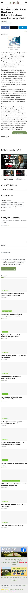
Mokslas (22, 561)
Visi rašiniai (15, 562)
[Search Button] (26, 2)
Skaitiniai (3, 562)
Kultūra (21, 559)
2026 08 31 (4, 297)
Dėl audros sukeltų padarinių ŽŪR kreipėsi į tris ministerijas (13, 356)
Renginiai (12, 589)
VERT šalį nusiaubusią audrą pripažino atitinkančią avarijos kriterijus (12, 422)
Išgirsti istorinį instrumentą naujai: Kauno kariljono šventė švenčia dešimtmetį (12, 443)
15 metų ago (9, 200)
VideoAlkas (9, 562)
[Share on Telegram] (23, 27)
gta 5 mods (17, 579)
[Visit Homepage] (14, 2)
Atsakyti (4, 210)
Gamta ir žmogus (7, 311)
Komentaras (5, 225)
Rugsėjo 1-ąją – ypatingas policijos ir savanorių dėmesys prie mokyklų (11, 315)
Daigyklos (11, 579)
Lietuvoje (5, 290)
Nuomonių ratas (15, 559)
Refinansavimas (17, 577)
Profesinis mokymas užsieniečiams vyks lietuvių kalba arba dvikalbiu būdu (12, 294)
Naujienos (8, 7)
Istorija (4, 439)
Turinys (21, 589)
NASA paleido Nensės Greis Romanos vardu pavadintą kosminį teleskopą (14, 484)
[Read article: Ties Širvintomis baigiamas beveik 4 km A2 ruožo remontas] (14, 496)
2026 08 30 (4, 487)
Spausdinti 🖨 (19, 133)
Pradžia (2, 7)
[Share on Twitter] (14, 27)
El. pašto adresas (6, 252)
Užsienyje (5, 460)
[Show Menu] (2, 2)
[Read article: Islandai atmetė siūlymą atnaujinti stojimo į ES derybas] (14, 455)
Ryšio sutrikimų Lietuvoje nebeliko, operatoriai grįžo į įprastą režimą (11, 335)
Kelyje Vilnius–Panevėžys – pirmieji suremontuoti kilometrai (11, 377)
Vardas (3, 245)
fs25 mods (9, 577)
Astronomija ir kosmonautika (10, 480)
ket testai (3, 577)
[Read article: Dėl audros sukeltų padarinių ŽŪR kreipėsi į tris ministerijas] (14, 347)
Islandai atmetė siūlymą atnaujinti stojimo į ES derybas (14, 464)
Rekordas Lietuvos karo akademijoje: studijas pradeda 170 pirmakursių (11, 398)
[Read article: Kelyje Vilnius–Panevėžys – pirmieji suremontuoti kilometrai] (14, 368)
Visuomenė (7, 561)
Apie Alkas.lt (4, 591)
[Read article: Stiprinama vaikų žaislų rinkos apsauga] (14, 517)
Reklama (17, 589)
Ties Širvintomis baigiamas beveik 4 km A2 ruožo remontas (13, 505)
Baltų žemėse (14, 7)
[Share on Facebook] (5, 27)
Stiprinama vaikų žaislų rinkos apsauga (12, 525)
